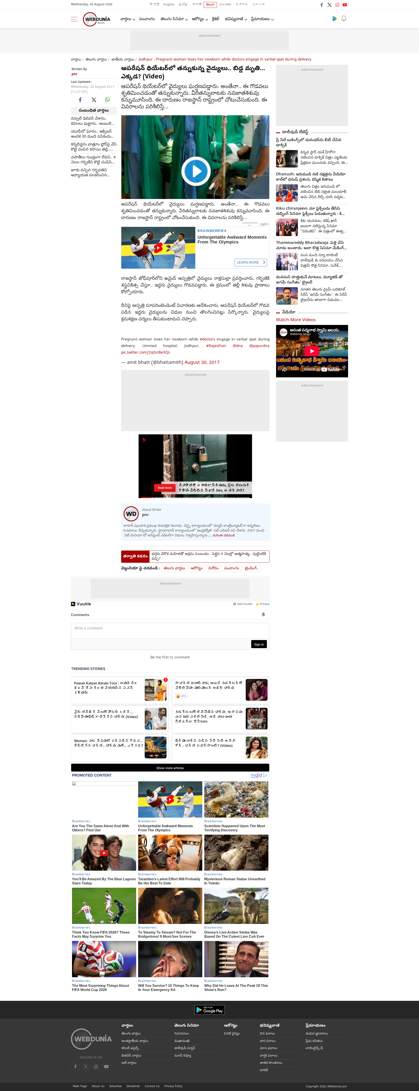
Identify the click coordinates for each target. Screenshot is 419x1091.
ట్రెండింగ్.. (252, 568)
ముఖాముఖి (182, 1041)
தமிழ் (183, 5)
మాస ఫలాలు (268, 1048)
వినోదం (213, 568)
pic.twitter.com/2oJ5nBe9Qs (145, 352)
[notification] (343, 18)
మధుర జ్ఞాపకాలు (317, 1034)
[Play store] (335, 18)
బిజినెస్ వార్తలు (131, 1056)
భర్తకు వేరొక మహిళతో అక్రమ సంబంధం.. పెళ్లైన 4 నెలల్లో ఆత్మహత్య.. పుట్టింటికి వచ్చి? (209, 556)
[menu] (75, 19)
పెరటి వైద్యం (232, 1034)
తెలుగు (210, 5)
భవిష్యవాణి (234, 19)
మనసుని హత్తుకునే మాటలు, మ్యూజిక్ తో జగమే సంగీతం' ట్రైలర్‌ (309, 280)
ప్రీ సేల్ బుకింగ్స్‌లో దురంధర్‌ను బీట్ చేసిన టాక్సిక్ (308, 143)
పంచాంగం (147, 19)
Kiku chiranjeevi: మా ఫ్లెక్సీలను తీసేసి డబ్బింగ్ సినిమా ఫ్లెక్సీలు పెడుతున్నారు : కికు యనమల (310, 211)
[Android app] (209, 1010)
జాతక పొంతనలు (271, 1063)
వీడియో (288, 312)
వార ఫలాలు (268, 1041)
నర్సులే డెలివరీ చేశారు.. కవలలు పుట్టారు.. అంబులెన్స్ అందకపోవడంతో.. (93, 121)
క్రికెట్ (215, 19)
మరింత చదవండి (224, 535)
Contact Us (152, 1086)
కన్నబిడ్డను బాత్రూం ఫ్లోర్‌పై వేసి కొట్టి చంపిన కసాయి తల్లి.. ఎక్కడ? (94, 147)
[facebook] (322, 5)
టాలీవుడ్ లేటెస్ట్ (295, 132)
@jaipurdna (259, 346)
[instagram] (337, 5)
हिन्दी (154, 5)
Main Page (80, 1086)
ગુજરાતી (258, 5)
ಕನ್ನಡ (242, 5)
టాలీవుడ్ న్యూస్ (184, 1048)
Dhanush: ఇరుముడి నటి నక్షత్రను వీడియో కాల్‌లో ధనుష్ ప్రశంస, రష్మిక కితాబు (311, 177)
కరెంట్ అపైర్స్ (130, 1048)
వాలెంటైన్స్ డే (314, 1048)
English (168, 5)
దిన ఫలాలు (267, 1034)
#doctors (207, 339)
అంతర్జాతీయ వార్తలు (135, 1041)
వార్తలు (125, 19)
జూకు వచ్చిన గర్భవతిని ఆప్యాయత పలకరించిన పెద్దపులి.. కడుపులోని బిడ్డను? (94, 173)
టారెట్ (264, 1070)
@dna (238, 346)
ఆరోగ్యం (198, 19)
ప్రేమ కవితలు (314, 1041)
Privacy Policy (173, 1086)
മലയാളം (225, 5)
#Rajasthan (216, 346)
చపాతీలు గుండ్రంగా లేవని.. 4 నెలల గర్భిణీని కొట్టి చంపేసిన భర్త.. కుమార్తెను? (93, 160)
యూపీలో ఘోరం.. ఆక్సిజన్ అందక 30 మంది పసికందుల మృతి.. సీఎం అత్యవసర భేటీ (93, 134)
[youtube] (345, 5)
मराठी (196, 5)
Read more (165, 488)
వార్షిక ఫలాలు (268, 1056)
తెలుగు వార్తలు (96, 59)
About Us (98, 1086)
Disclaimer (133, 1086)
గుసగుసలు (181, 1034)
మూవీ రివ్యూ (182, 1056)
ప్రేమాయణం (260, 19)
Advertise (115, 1086)
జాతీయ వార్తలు (123, 59)
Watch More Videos (296, 320)
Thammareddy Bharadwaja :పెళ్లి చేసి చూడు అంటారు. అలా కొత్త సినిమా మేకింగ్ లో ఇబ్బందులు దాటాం (310, 246)
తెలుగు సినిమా (172, 19)
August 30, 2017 (202, 363)
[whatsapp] (107, 100)
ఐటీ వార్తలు (129, 1063)
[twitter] (329, 5)
